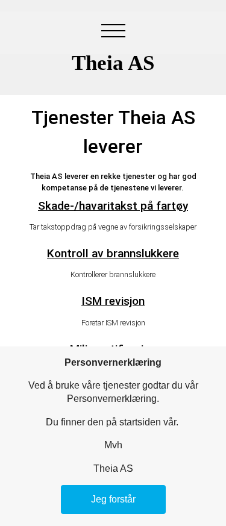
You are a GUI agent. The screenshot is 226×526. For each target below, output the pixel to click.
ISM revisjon (113, 301)
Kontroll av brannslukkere (113, 253)
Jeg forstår (113, 499)
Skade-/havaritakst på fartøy (113, 206)
